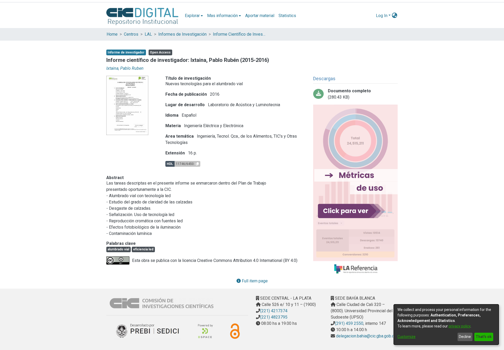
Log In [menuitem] (381, 15)
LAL (148, 34)
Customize (406, 337)
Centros (131, 34)
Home (112, 34)
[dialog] (446, 324)
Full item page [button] (254, 280)
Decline (465, 337)
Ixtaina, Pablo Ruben (125, 68)
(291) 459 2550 (349, 323)
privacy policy (459, 326)
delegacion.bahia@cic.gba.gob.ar (365, 335)
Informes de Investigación (182, 34)
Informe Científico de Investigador (239, 34)
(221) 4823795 (273, 317)
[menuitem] (194, 16)
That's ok (484, 337)
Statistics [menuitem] (287, 15)
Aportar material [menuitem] (259, 15)
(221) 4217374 (273, 310)
